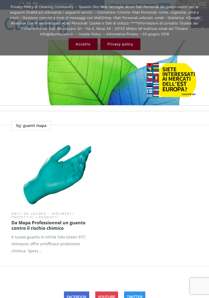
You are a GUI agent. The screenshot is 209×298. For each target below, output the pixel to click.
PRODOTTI (49, 217)
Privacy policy (120, 44)
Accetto (83, 44)
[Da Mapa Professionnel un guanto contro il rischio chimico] (51, 172)
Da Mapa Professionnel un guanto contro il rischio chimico (48, 225)
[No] (202, 27)
